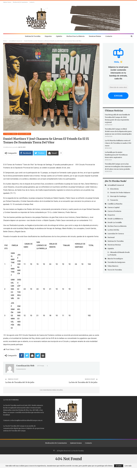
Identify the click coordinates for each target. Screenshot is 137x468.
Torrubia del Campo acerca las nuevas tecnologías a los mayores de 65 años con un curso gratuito (118, 166)
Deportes (48, 36)
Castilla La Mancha (115, 204)
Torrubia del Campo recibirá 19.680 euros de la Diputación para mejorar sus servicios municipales (118, 131)
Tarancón (114, 200)
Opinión (59, 36)
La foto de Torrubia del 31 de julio (83, 382)
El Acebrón (114, 189)
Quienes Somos (7, 2)
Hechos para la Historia (75, 36)
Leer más (128, 465)
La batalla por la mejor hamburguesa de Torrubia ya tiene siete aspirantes (116, 154)
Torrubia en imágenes (116, 262)
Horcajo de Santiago (24, 134)
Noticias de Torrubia (32, 36)
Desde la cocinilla (115, 222)
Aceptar (119, 466)
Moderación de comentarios (20, 2)
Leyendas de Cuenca (116, 234)
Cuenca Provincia (114, 211)
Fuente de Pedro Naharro (120, 193)
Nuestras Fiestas (95, 36)
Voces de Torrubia (115, 270)
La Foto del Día (113, 230)
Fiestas (20, 410)
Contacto (31, 2)
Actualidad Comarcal (10, 134)
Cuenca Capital (113, 207)
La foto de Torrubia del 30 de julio (19, 382)
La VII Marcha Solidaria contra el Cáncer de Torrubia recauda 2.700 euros (118, 143)
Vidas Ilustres (113, 266)
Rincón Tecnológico (115, 259)
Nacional (111, 237)
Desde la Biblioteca (115, 219)
